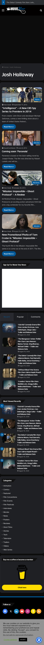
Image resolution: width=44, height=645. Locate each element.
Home (5, 67)
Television (7, 538)
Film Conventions (10, 497)
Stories (6, 531)
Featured (6, 493)
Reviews (6, 523)
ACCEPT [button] (23, 639)
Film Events (7, 501)
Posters (6, 520)
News (5, 516)
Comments (35, 317)
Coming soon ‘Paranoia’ (15, 151)
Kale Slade (7, 105)
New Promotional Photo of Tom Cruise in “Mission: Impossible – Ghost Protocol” (19, 238)
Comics (6, 490)
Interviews (7, 508)
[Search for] (41, 11)
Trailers (6, 542)
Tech (5, 535)
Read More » (9, 127)
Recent (7, 317)
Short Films (7, 527)
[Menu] (3, 11)
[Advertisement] (22, 38)
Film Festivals (8, 505)
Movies (6, 512)
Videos (6, 546)
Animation (7, 486)
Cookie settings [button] (10, 640)
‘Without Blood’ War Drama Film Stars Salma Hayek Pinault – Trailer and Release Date (29, 372)
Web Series (7, 550)
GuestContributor (10, 148)
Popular (20, 317)
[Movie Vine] (16, 10)
